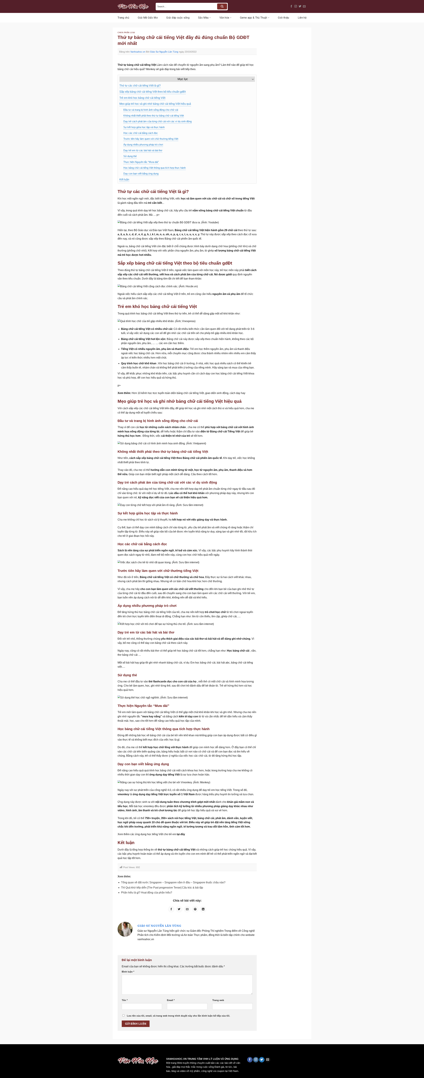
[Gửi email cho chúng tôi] (304, 6)
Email (171, 1000)
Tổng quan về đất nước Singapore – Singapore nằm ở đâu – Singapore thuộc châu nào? (173, 882)
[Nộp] (222, 6)
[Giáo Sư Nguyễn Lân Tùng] (125, 929)
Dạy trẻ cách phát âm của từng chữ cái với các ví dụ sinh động (157, 121)
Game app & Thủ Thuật (253, 17)
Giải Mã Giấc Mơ (148, 17)
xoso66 (15, 1051)
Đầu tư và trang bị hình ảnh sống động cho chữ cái (150, 109)
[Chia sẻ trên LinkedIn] (203, 909)
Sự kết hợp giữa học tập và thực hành (144, 127)
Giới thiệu (283, 17)
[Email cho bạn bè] (187, 909)
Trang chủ (123, 17)
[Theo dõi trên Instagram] (295, 6)
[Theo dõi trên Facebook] (291, 6)
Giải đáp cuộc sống (177, 17)
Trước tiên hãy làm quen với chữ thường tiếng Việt (150, 138)
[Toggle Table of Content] (251, 79)
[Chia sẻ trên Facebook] (171, 909)
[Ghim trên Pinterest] (195, 909)
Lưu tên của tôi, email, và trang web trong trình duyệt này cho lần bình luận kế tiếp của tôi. (178, 1015)
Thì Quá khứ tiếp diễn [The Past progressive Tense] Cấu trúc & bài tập (162, 887)
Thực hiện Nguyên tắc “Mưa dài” (141, 162)
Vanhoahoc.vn (137, 51)
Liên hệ (302, 17)
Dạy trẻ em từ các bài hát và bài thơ (142, 150)
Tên (125, 1000)
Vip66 (4, 1051)
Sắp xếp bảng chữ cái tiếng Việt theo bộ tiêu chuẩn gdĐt (152, 91)
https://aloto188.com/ (92, 1051)
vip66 (26, 1051)
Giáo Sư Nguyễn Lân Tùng (164, 51)
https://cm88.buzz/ (42, 1051)
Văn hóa (224, 17)
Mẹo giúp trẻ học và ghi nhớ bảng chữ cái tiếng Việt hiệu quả (155, 103)
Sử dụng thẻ (130, 156)
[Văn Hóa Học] (134, 6)
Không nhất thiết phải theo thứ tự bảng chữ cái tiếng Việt (153, 115)
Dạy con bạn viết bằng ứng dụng (141, 173)
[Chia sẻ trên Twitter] (179, 909)
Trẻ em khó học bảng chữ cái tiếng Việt (142, 97)
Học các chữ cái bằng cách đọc (140, 133)
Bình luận (128, 971)
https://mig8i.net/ (66, 1051)
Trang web (218, 1000)
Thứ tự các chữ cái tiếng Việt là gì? (140, 85)
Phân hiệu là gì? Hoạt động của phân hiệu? (146, 892)
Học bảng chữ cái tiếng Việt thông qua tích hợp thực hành (154, 167)
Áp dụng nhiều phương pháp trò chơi (143, 144)
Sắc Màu (203, 17)
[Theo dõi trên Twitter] (300, 6)
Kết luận (124, 179)
